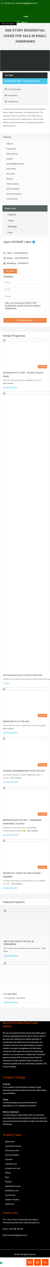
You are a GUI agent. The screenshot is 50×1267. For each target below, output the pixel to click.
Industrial (8, 1159)
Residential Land (11, 1191)
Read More (20, 998)
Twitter (11, 220)
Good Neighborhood (15, 164)
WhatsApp (12, 226)
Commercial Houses (13, 1146)
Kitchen (9, 179)
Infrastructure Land (12, 1168)
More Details (8, 383)
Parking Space (12, 184)
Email (10, 232)
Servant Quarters (14, 194)
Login (25, 16)
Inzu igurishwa (10, 994)
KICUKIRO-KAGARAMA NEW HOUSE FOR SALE (24, 771)
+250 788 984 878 (16, 1229)
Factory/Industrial (12, 1155)
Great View (11, 169)
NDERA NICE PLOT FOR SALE (16, 721)
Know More (10, 271)
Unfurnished (11, 199)
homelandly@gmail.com (26, 3)
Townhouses (10, 1195)
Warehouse (9, 1204)
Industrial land (11, 1164)
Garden (9, 159)
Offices (8, 1173)
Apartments (9, 1142)
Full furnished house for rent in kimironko (22, 675)
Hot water (10, 174)
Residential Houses (13, 1186)
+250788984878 (20, 253)
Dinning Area (12, 154)
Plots (7, 1177)
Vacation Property (12, 1199)
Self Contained (12, 189)
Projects (8, 1182)
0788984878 (22, 263)
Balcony (9, 144)
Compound (11, 149)
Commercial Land (12, 1150)
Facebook (12, 214)
